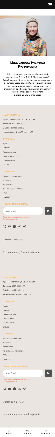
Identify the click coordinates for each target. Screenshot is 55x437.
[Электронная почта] (9, 226)
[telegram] (24, 226)
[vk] (19, 226)
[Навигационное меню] (50, 4)
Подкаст (6, 197)
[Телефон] (5, 226)
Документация (9, 160)
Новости (6, 148)
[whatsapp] (14, 226)
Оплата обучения (10, 156)
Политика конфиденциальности (16, 217)
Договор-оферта (10, 219)
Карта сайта (8, 185)
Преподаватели (9, 152)
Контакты (7, 180)
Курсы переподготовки (12, 176)
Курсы (5, 144)
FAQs (5, 193)
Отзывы (6, 165)
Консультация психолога (13, 189)
